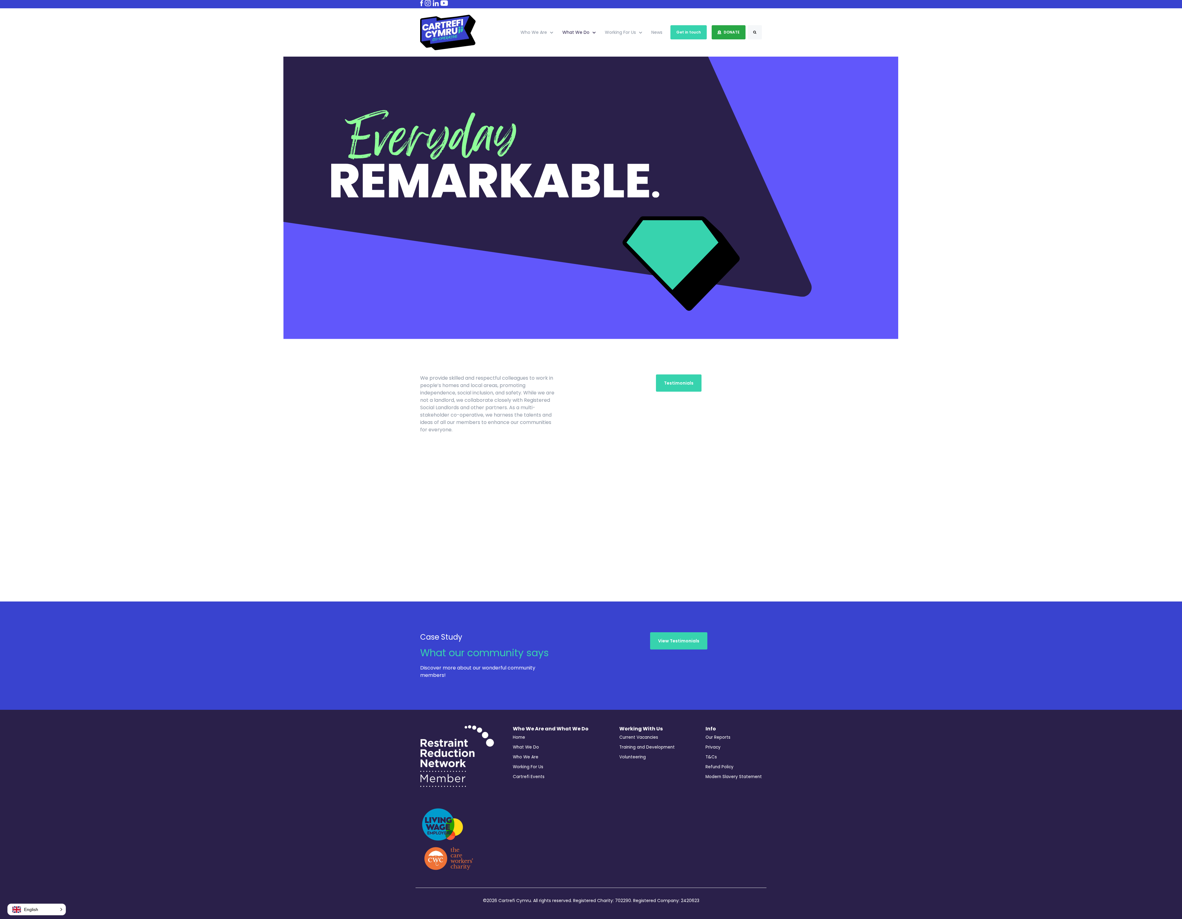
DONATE (732, 32)
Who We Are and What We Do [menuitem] (551, 728)
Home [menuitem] (519, 737)
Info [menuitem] (711, 728)
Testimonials (679, 383)
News (656, 32)
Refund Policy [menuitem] (720, 767)
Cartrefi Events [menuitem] (529, 777)
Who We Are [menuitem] (525, 757)
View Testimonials (678, 641)
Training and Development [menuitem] (647, 747)
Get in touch (688, 32)
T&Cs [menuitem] (711, 757)
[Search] (755, 32)
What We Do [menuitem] (526, 747)
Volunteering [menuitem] (632, 757)
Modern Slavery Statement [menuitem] (734, 777)
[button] (37, 909)
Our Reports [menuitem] (718, 737)
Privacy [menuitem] (713, 747)
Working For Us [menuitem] (528, 767)
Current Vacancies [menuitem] (638, 737)
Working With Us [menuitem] (641, 728)
